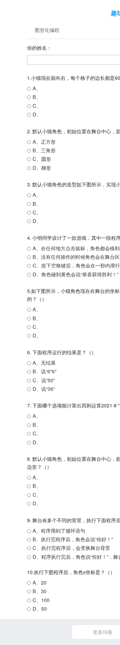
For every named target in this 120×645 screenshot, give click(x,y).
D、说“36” (44, 388)
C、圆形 (42, 158)
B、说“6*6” (44, 371)
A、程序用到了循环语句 (59, 530)
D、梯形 (42, 167)
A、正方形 (44, 141)
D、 (37, 114)
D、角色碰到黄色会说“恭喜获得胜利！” (75, 274)
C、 (37, 105)
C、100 (41, 600)
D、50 (40, 608)
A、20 (39, 582)
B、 (37, 96)
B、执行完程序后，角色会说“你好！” (73, 539)
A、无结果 (44, 362)
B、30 (39, 591)
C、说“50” (44, 380)
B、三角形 (44, 150)
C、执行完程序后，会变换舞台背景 (71, 547)
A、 (37, 88)
